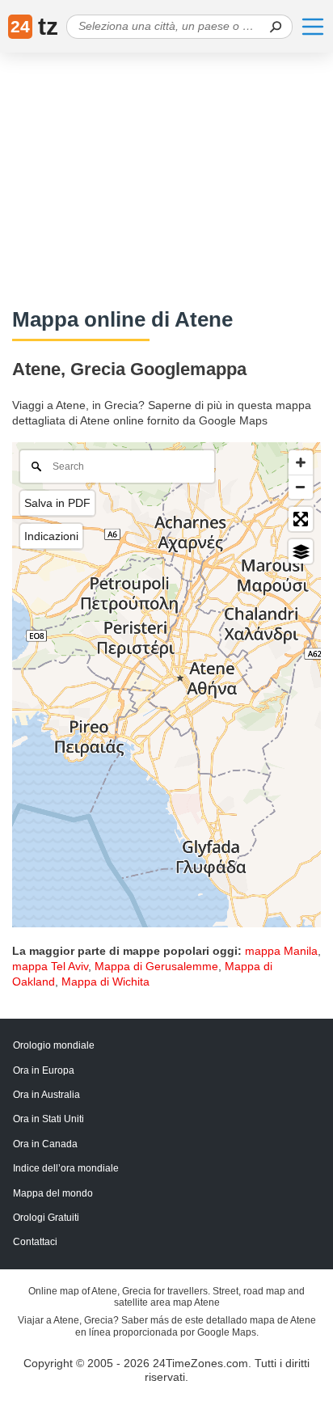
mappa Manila (281, 950)
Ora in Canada (45, 1144)
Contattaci (35, 1241)
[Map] (166, 684)
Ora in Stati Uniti (48, 1119)
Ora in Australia (46, 1094)
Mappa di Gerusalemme (156, 966)
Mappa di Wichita (105, 981)
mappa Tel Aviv (50, 966)
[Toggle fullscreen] (301, 519)
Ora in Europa (43, 1070)
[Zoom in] (301, 462)
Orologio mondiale (54, 1045)
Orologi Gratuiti (46, 1217)
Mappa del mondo (53, 1193)
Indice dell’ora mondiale (66, 1168)
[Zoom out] (301, 487)
